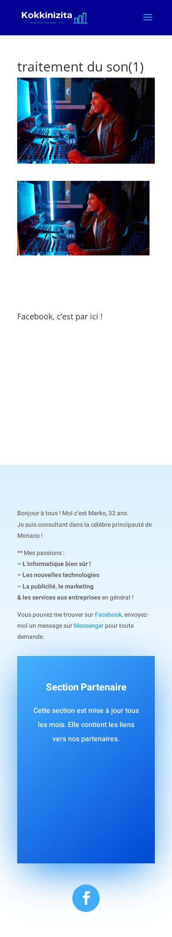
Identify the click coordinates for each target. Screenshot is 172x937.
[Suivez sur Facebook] (86, 898)
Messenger (89, 625)
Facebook (108, 614)
